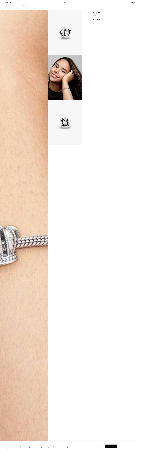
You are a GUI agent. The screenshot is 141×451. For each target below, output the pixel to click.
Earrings (104, 5)
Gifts (120, 5)
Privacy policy (14, 448)
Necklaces (73, 5)
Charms (40, 5)
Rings (89, 5)
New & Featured (7, 5)
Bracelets (57, 5)
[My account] (137, 2)
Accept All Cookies (111, 446)
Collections (136, 5)
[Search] (64, 2)
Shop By (24, 5)
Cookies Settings (99, 446)
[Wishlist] (132, 2)
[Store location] (134, 2)
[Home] (7, 3)
